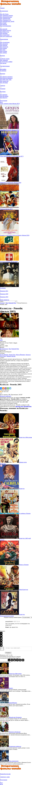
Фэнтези (2, 55)
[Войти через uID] (1, 633)
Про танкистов (4, 81)
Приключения (4, 39)
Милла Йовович (20, 354)
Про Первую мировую (6, 76)
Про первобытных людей (7, 21)
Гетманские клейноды (15, 746)
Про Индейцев (4, 96)
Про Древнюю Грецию (6, 15)
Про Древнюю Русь (5, 20)
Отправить (8, 652)
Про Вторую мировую (6, 78)
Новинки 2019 (4, 297)
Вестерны (2, 91)
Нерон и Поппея (23, 564)
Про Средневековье (5, 26)
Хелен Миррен (4, 354)
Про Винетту (3, 97)
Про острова (3, 51)
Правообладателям (5, 774)
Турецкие (2, 88)
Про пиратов (3, 45)
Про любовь (3, 52)
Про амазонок (4, 44)
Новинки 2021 (4, 291)
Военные (2, 73)
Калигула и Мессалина (25, 437)
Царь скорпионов (13, 761)
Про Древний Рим (5, 18)
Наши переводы (4, 299)
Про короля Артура (5, 30)
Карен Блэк (12, 354)
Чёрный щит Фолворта (15, 717)
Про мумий (3, 23)
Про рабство (3, 24)
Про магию (3, 63)
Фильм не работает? (5, 396)
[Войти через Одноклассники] (1, 645)
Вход (1, 102)
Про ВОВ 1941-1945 (5, 79)
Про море (2, 49)
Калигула (21, 488)
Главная (2, 8)
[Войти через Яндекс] (1, 640)
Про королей (3, 29)
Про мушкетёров (4, 35)
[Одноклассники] (3, 388)
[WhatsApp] (8, 388)
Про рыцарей (3, 33)
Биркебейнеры (13, 702)
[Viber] (6, 388)
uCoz (1, 784)
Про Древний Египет (6, 17)
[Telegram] (10, 388)
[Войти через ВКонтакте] (1, 635)
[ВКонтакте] (1, 388)
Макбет (11, 688)
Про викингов (4, 46)
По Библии (3, 70)
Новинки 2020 (4, 294)
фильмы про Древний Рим (23, 406)
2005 (1, 340)
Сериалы (2, 85)
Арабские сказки (4, 58)
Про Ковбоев (3, 94)
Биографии (3, 69)
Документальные (5, 66)
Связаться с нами (5, 777)
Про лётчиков (4, 82)
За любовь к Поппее (25, 513)
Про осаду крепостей (6, 36)
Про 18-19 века (4, 14)
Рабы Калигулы (23, 589)
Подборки (3, 288)
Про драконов (4, 60)
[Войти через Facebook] (1, 638)
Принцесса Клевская (14, 732)
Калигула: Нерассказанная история (12, 615)
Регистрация (3, 100)
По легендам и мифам (6, 61)
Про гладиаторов (5, 42)
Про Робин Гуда (4, 32)
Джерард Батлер (10, 356)
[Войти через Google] (1, 643)
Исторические (4, 11)
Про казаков (3, 48)
